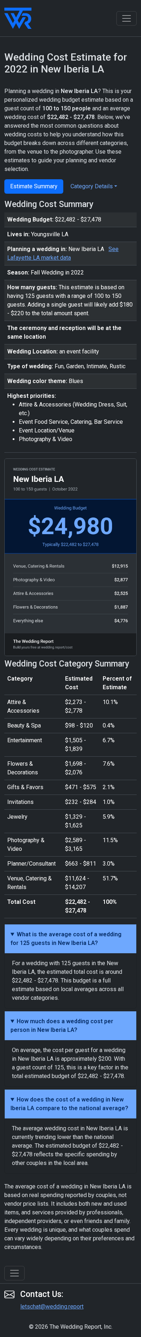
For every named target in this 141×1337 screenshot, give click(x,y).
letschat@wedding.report (52, 1306)
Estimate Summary (33, 186)
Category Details (91, 186)
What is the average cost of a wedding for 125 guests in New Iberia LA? (65, 938)
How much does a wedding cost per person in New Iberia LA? (61, 1025)
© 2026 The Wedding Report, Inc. (70, 1326)
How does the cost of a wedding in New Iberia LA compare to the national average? (69, 1104)
